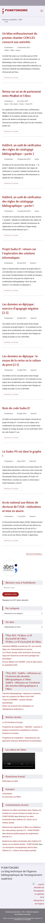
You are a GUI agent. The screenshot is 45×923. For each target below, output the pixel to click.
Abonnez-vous (10, 594)
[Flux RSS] (39, 3)
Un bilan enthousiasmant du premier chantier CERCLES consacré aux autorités (19, 38)
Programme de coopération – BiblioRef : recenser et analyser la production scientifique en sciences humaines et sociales (22, 730)
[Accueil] (2, 22)
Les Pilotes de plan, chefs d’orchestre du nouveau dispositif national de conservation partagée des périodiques (21, 655)
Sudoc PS (29, 104)
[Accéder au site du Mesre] (38, 894)
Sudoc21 (33, 263)
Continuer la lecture (13, 77)
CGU (23, 912)
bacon (6, 104)
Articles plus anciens (34, 554)
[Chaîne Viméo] (34, 3)
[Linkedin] (13, 3)
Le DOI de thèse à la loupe (12, 722)
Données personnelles (12, 912)
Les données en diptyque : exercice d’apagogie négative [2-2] (20, 308)
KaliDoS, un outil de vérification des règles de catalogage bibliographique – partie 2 (21, 149)
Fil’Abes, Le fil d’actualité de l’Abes (23, 641)
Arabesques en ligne (10, 781)
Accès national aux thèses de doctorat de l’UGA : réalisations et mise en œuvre (21, 507)
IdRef (12, 50)
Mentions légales (32, 912)
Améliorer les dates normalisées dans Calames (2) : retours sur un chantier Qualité (19, 819)
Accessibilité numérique (22, 914)
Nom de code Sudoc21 (16, 408)
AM (6, 22)
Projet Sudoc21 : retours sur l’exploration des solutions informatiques (19, 253)
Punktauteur (8, 47)
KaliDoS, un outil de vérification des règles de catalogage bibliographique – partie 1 (21, 201)
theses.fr (33, 516)
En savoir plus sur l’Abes (11, 797)
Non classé (14, 104)
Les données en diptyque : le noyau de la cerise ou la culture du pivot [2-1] (21, 360)
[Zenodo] (19, 3)
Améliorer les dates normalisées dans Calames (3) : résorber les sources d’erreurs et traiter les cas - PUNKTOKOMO (22, 813)
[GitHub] (29, 3)
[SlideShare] (24, 3)
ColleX (6, 50)
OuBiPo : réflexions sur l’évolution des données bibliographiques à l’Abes (23, 685)
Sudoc (18, 50)
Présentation (7, 794)
